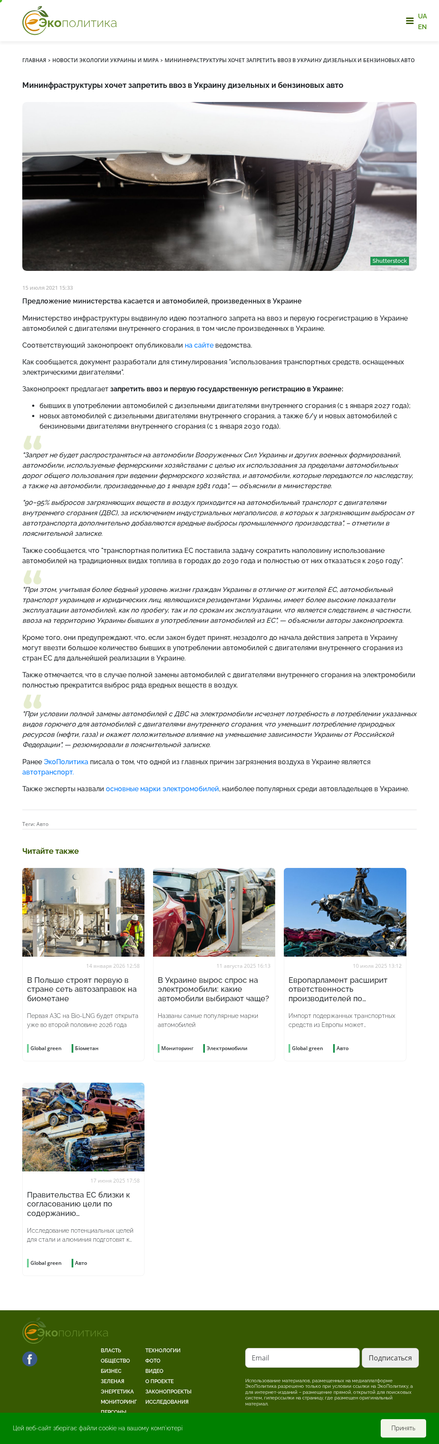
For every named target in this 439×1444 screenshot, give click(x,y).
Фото (152, 1361)
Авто (42, 824)
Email (260, 1357)
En (422, 26)
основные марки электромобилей (162, 789)
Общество (115, 1361)
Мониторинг (119, 1402)
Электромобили (227, 1048)
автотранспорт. (48, 772)
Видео (154, 1371)
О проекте (159, 1381)
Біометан (87, 1048)
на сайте (199, 345)
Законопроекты (168, 1392)
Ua (422, 16)
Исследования (167, 1402)
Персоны (113, 1412)
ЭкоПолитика (66, 762)
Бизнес (111, 1371)
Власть (111, 1351)
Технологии (162, 1351)
